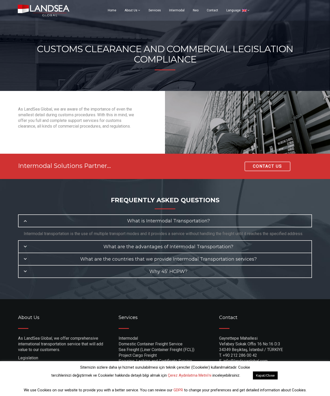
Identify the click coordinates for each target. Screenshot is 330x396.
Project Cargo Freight (138, 355)
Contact (212, 10)
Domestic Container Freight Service (151, 343)
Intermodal (177, 10)
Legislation (28, 357)
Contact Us (267, 166)
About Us (131, 10)
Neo (196, 10)
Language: (234, 10)
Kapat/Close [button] (265, 375)
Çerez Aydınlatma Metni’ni (189, 375)
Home (112, 10)
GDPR (179, 390)
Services (154, 10)
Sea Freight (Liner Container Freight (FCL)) (156, 349)
